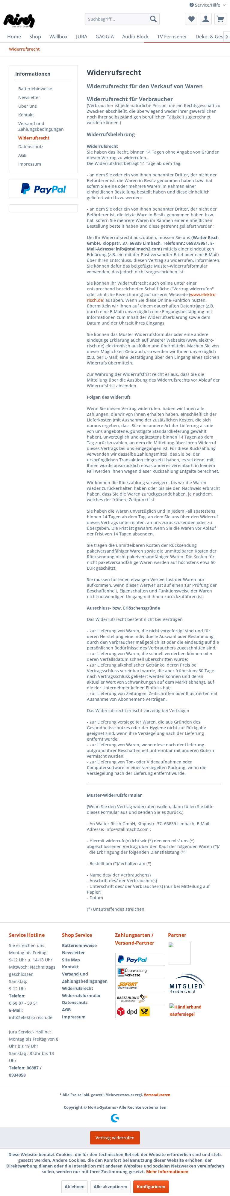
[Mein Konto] (206, 19)
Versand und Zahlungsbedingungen (41, 126)
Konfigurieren (151, 1186)
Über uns (27, 106)
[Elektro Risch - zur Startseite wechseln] (19, 20)
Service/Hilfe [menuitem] (207, 5)
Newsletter (29, 97)
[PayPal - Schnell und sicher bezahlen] (43, 188)
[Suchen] (153, 19)
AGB (22, 155)
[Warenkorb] (220, 19)
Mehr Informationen (167, 1171)
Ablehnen (74, 1186)
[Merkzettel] (191, 19)
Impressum (29, 164)
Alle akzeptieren (110, 1186)
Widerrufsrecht (33, 138)
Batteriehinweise (35, 88)
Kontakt (26, 115)
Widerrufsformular (81, 995)
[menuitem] (122, 19)
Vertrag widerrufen (115, 1138)
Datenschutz (30, 146)
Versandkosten (157, 1094)
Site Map (71, 960)
